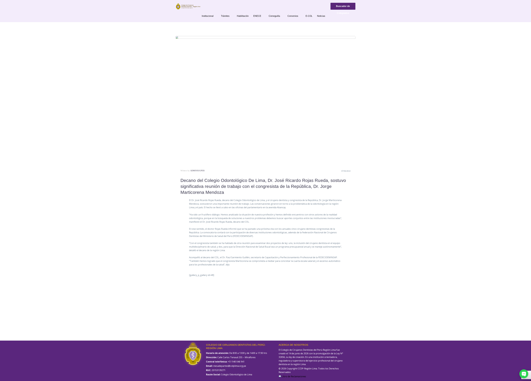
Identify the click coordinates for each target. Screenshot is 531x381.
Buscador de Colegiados (343, 7)
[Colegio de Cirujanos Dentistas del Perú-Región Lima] (188, 6)
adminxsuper (197, 171)
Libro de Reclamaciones (293, 376)
